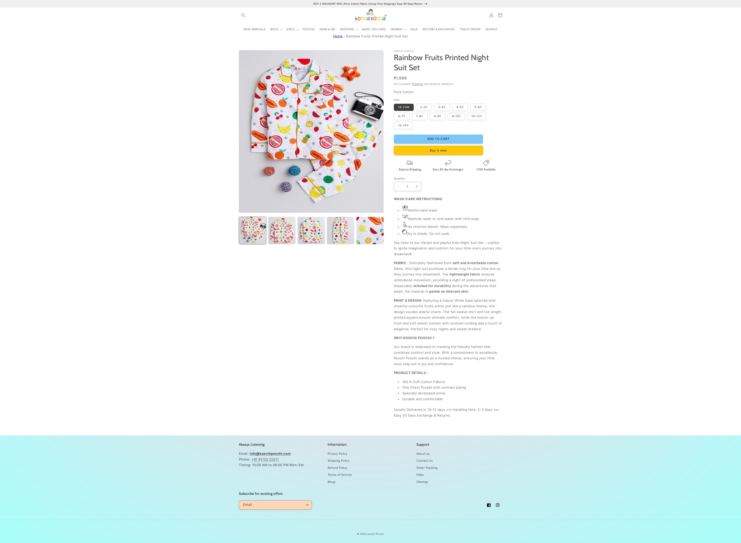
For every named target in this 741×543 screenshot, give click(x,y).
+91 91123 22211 (265, 459)
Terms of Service (340, 474)
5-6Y (478, 107)
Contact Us (424, 460)
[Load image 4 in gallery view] (340, 230)
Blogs (332, 482)
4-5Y (460, 107)
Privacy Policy (337, 453)
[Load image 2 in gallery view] (282, 230)
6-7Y (401, 116)
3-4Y (442, 107)
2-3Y (424, 107)
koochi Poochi (375, 534)
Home (338, 36)
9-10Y (456, 116)
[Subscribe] (307, 505)
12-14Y (403, 125)
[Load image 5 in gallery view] (370, 230)
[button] (243, 15)
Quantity (399, 178)
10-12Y (476, 116)
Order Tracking (427, 468)
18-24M (403, 107)
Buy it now (438, 150)
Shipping (417, 84)
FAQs (420, 474)
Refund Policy (337, 468)
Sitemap (422, 482)
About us (423, 453)
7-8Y (419, 116)
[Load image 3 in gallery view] (311, 230)
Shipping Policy (338, 460)
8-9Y (437, 116)
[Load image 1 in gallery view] (252, 230)
